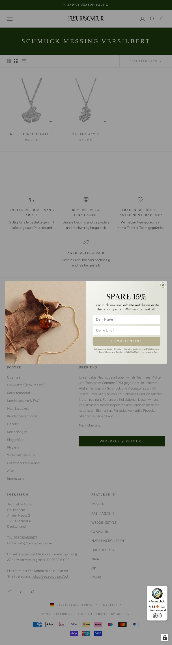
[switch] (157, 615)
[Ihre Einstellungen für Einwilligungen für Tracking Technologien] (164, 637)
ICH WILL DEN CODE (126, 341)
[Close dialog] (162, 285)
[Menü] (165, 588)
